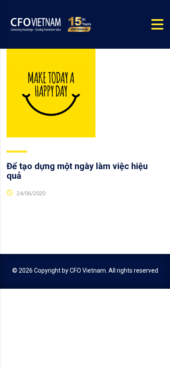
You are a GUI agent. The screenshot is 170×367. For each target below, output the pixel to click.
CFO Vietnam (88, 270)
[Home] (50, 24)
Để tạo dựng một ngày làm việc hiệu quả (77, 171)
